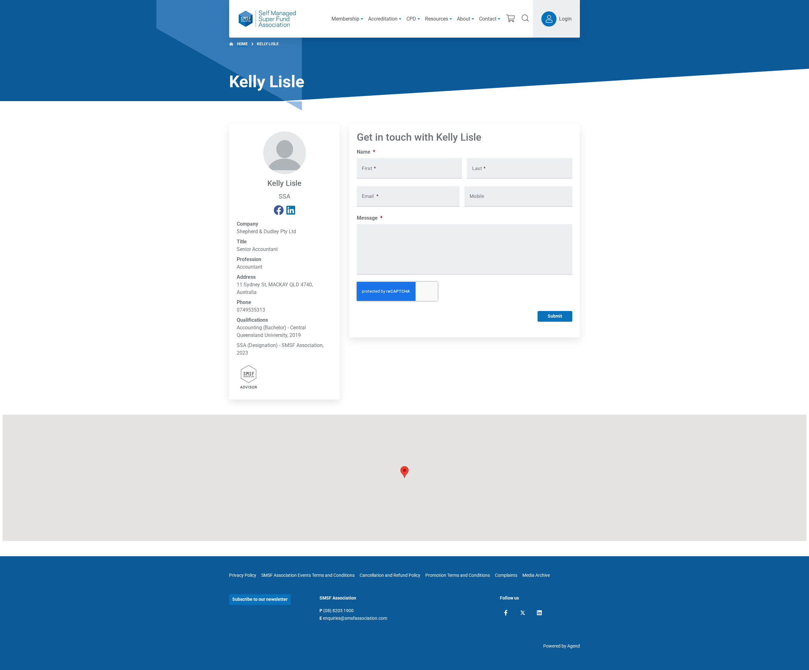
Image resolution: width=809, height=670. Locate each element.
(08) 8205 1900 (338, 610)
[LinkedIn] (539, 613)
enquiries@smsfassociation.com (355, 618)
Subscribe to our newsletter (260, 599)
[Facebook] (506, 613)
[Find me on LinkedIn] (290, 210)
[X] (522, 613)
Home (242, 44)
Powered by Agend (561, 646)
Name (366, 152)
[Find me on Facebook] (279, 210)
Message (369, 218)
